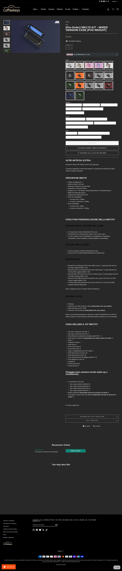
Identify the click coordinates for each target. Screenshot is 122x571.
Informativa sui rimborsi (9, 523)
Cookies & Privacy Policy (10, 529)
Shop (35, 9)
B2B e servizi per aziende (10, 532)
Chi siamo (6, 526)
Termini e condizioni (8, 520)
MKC (67, 24)
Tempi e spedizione (73, 405)
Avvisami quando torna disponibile (92, 148)
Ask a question (92, 420)
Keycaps (51, 9)
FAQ (4, 534)
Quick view (17, 495)
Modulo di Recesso (8, 537)
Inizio (67, 22)
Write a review (75, 450)
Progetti (75, 9)
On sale (67, 9)
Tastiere (43, 9)
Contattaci (85, 9)
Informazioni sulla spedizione (92, 416)
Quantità (69, 45)
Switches (60, 9)
